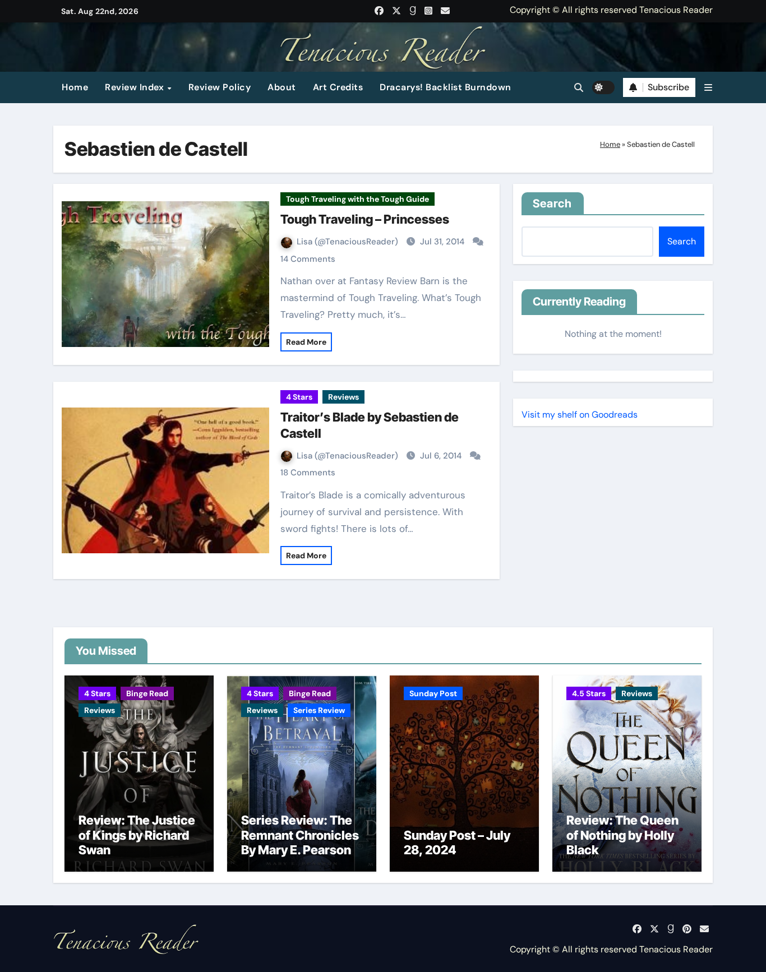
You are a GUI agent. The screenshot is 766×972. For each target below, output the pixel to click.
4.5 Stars (589, 693)
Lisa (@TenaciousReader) (348, 241)
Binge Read (147, 693)
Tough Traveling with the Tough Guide (357, 199)
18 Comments (307, 472)
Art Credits (338, 87)
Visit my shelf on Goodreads (580, 414)
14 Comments (307, 259)
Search (553, 203)
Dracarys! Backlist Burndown (445, 87)
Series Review (319, 710)
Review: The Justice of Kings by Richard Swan (137, 835)
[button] (708, 87)
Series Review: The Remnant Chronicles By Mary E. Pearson (300, 835)
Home (75, 87)
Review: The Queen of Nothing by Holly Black (622, 835)
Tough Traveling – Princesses (364, 219)
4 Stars (299, 397)
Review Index (136, 87)
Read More (306, 342)
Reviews (343, 397)
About (281, 87)
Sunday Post (433, 693)
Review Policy (219, 87)
